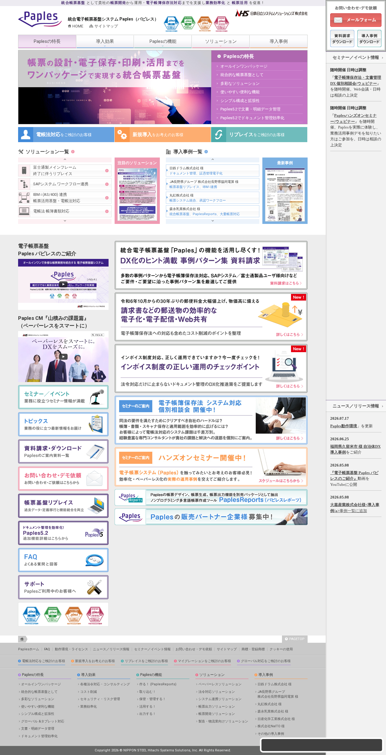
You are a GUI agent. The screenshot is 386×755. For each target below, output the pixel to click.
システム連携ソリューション (220, 699)
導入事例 (279, 41)
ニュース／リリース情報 (356, 405)
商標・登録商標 (253, 649)
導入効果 (105, 41)
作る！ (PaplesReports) (157, 684)
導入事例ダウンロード (369, 38)
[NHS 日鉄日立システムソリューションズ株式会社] (271, 15)
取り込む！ (147, 692)
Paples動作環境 (343, 426)
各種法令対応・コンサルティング (105, 684)
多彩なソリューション (240, 83)
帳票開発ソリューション (216, 714)
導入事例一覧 (187, 152)
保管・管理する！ (152, 699)
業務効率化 (88, 707)
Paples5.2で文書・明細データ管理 (250, 109)
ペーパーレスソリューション (220, 684)
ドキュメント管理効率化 (39, 736)
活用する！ (147, 707)
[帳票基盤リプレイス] (63, 516)
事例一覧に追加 (353, 510)
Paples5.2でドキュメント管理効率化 (252, 118)
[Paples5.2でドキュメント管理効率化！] (63, 543)
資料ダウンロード (342, 38)
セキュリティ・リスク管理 (100, 699)
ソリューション (221, 41)
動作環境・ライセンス (71, 649)
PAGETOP (297, 639)
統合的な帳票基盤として (242, 74)
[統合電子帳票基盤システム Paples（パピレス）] (40, 26)
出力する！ (147, 714)
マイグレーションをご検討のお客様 (204, 661)
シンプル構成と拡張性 (240, 100)
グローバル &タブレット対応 (42, 721)
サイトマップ (106, 26)
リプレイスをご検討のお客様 (146, 661)
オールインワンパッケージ (243, 66)
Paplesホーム (28, 649)
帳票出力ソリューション (216, 707)
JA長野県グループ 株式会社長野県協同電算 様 (204, 184)
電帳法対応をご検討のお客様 (43, 661)
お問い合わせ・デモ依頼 (194, 649)
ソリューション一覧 (47, 152)
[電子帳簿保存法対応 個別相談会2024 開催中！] (211, 443)
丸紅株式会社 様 (197, 198)
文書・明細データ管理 (37, 729)
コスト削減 (88, 692)
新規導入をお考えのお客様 (95, 661)
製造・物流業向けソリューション (223, 721)
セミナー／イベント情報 (356, 57)
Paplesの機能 (163, 41)
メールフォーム (355, 20)
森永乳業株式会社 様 (204, 211)
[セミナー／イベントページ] (211, 485)
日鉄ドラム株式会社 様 (196, 171)
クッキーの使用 (281, 649)
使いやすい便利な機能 (240, 92)
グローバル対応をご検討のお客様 (266, 661)
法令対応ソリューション (216, 692)
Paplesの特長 (47, 41)
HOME (77, 26)
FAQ (47, 649)
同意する (321, 736)
